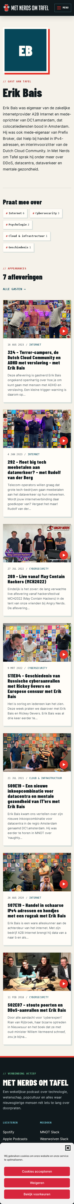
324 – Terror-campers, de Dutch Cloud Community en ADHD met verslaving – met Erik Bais (34, 360)
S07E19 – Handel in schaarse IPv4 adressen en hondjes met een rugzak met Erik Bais (37, 910)
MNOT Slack (49, 1132)
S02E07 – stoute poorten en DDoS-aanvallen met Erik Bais (37, 1007)
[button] (68, 1148)
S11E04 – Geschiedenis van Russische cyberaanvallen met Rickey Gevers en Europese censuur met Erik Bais (34, 686)
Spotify (8, 1132)
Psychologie (17, 224)
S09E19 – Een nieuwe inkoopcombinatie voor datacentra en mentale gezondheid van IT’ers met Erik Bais (34, 796)
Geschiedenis (18, 247)
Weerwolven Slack (54, 1139)
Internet (15, 213)
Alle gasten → (14, 289)
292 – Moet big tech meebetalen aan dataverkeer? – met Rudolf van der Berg (34, 469)
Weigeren (37, 1183)
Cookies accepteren (37, 1171)
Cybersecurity (46, 213)
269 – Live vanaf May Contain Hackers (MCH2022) (36, 578)
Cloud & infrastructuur (26, 236)
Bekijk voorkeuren (37, 1194)
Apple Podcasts (15, 1139)
